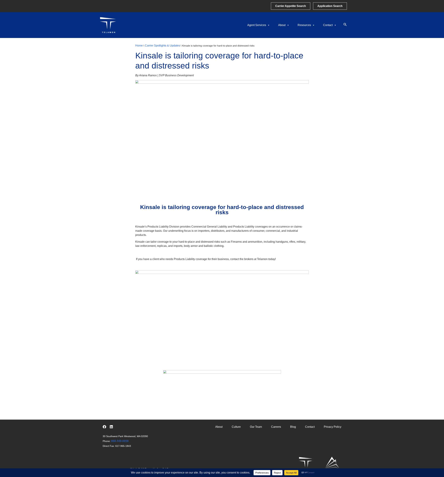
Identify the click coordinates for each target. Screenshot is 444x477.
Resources (304, 25)
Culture (236, 426)
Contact (328, 25)
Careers (276, 426)
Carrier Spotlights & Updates (162, 45)
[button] (345, 25)
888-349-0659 (120, 441)
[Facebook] (104, 427)
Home (139, 45)
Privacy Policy (332, 426)
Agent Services (256, 25)
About (281, 25)
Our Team (256, 426)
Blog (293, 426)
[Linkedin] (111, 427)
